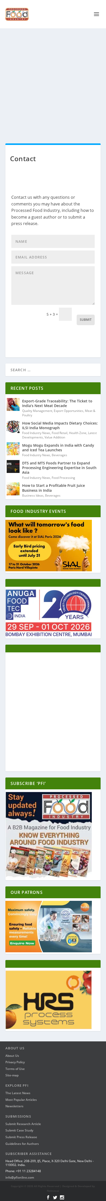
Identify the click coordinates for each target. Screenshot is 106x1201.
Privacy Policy (15, 1062)
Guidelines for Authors (22, 1144)
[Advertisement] (53, 84)
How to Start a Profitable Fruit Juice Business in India (53, 488)
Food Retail (59, 433)
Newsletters (14, 1106)
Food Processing (63, 478)
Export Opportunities (68, 411)
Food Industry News (36, 433)
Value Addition (55, 437)
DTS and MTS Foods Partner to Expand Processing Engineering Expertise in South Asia (59, 468)
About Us (12, 1055)
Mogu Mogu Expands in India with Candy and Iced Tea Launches (58, 447)
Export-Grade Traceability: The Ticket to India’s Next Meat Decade (57, 403)
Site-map (12, 1075)
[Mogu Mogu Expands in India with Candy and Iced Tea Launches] (13, 448)
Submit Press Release (21, 1137)
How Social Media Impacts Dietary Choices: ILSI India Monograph (60, 425)
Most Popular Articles (21, 1100)
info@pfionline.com (19, 1177)
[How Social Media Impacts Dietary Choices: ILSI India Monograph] (13, 426)
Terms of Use (15, 1069)
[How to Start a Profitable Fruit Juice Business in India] (13, 488)
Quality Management (37, 411)
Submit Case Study (19, 1130)
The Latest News (17, 1093)
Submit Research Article (23, 1124)
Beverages (59, 455)
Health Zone (77, 433)
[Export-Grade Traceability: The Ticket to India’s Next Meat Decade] (13, 404)
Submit (86, 319)
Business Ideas (32, 495)
